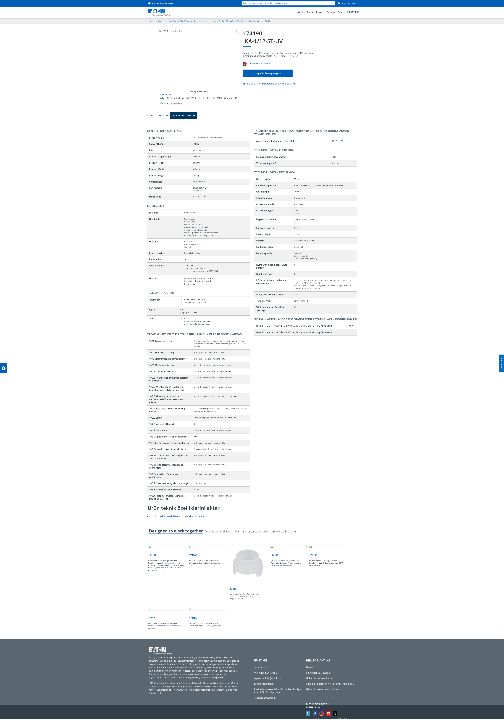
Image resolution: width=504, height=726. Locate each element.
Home (150, 21)
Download (167, 94)
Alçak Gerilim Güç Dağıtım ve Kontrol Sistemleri (188, 21)
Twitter (219, 689)
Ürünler (160, 21)
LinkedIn (230, 689)
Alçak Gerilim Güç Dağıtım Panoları (228, 21)
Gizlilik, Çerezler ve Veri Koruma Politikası (168, 722)
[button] (501, 363)
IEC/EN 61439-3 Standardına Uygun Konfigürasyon (271, 83)
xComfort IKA (253, 21)
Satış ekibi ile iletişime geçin (267, 73)
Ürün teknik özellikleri (259, 63)
